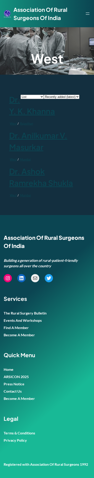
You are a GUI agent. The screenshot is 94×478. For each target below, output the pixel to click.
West (13, 123)
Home (8, 369)
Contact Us (13, 391)
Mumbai (25, 159)
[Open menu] (87, 13)
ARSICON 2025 (16, 376)
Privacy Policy (15, 440)
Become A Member (19, 335)
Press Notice (14, 384)
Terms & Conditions (19, 433)
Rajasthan (26, 123)
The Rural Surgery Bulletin (25, 313)
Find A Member (16, 327)
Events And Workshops (23, 320)
